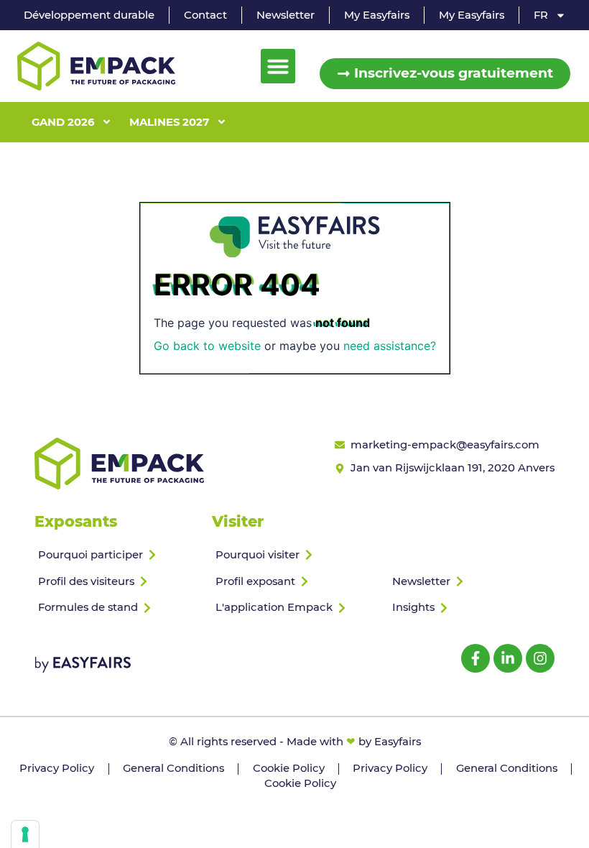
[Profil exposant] (295, 581)
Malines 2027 (169, 122)
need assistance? (389, 345)
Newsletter (285, 15)
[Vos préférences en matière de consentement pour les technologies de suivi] (25, 834)
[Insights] (472, 607)
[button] (278, 66)
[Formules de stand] (117, 607)
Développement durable (89, 15)
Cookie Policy (289, 768)
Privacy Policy (56, 768)
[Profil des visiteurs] (117, 581)
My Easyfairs (376, 15)
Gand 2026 (63, 122)
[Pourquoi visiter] (295, 555)
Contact (205, 15)
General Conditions (173, 768)
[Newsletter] (472, 581)
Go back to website (207, 345)
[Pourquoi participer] (117, 555)
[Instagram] (540, 658)
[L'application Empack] (295, 607)
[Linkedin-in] (507, 658)
